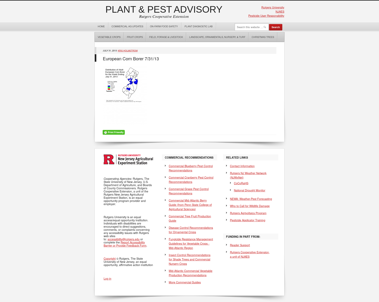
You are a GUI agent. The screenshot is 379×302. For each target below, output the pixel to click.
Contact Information (242, 166)
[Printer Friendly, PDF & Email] (114, 132)
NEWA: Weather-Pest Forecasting (251, 199)
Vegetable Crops (108, 37)
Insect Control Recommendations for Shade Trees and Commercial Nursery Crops (189, 259)
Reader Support (240, 245)
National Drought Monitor (249, 190)
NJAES (280, 11)
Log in (107, 278)
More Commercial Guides (185, 282)
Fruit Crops (135, 37)
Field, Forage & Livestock (166, 37)
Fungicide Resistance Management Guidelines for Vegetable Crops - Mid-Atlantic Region (191, 243)
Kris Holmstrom (128, 50)
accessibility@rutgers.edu (124, 239)
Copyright (110, 258)
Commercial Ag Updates (127, 26)
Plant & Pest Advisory (163, 9)
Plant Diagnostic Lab (199, 26)
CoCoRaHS (241, 183)
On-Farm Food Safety (164, 26)
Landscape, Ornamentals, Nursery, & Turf (217, 37)
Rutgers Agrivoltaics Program (248, 213)
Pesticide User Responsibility (266, 16)
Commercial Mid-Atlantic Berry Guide (190, 204)
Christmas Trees (263, 37)
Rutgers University (272, 7)
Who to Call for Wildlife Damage (250, 206)
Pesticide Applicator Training (247, 220)
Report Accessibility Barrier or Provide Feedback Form (125, 243)
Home (101, 26)
